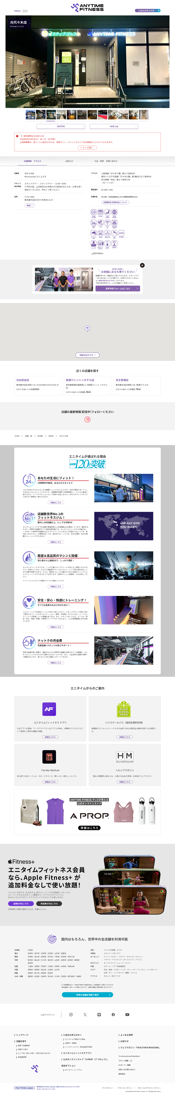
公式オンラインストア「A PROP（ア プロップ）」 (86, 1059)
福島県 (63, 953)
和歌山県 (71, 966)
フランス (138, 959)
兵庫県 (56, 966)
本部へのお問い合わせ (127, 1069)
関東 (16, 956)
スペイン (138, 956)
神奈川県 (71, 956)
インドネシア (119, 972)
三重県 (30, 966)
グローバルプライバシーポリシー (149, 1088)
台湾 (105, 972)
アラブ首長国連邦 (118, 966)
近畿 (16, 966)
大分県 (56, 976)
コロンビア (116, 953)
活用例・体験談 (71, 1043)
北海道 (16, 950)
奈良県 (63, 966)
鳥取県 (30, 969)
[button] (10, 62)
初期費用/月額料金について (115, 202)
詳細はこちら (40, 909)
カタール (107, 966)
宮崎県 (63, 976)
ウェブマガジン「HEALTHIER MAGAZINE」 (140, 1047)
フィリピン (141, 969)
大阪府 (50, 966)
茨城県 (30, 956)
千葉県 (56, 956)
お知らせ (124, 1041)
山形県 (56, 953)
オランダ (130, 956)
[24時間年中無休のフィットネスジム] (87, 7)
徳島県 (30, 973)
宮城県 (43, 953)
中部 (16, 960)
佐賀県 (36, 976)
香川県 (36, 973)
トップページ (22, 1034)
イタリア (122, 956)
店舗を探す (21, 1041)
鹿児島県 (71, 976)
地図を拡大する (86, 355)
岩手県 (36, 953)
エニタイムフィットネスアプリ (77, 1052)
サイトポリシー (107, 1088)
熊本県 (50, 976)
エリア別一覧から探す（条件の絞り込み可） (34, 1053)
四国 (16, 973)
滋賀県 (36, 966)
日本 (105, 969)
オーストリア (128, 959)
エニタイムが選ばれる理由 (75, 1039)
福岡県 (30, 976)
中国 (16, 969)
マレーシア (131, 969)
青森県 (30, 953)
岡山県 (43, 969)
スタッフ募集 (123, 1060)
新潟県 (30, 960)
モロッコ (107, 976)
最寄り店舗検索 (24, 1045)
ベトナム (133, 972)
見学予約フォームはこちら (118, 288)
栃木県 (36, 956)
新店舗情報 (22, 1057)
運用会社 (122, 1074)
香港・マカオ (114, 969)
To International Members (129, 1056)
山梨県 (56, 960)
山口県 (56, 969)
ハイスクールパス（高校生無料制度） (79, 1047)
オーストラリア (109, 963)
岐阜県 (70, 960)
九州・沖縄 (18, 976)
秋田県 (50, 953)
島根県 (36, 969)
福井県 (50, 960)
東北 (16, 953)
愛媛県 (43, 973)
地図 (28, 205)
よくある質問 (126, 1034)
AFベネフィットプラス (73, 1070)
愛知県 (30, 963)
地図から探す (23, 1049)
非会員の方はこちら (49, 903)
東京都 (63, 956)
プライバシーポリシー (125, 1088)
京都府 (43, 966)
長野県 (63, 960)
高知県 (50, 973)
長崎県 (43, 976)
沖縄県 (78, 976)
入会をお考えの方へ (72, 1034)
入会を (146, 10)
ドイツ (106, 956)
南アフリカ (116, 976)
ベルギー (113, 956)
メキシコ (107, 953)
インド (122, 969)
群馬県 (43, 956)
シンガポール (152, 969)
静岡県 (76, 960)
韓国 (127, 972)
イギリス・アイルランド (113, 959)
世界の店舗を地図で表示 (87, 994)
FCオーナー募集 (125, 1065)
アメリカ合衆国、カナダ (113, 950)
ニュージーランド (123, 963)
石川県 (43, 960)
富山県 (36, 960)
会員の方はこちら (21, 903)
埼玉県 (50, 956)
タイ (110, 972)
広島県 (50, 969)
